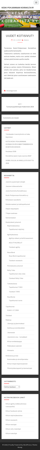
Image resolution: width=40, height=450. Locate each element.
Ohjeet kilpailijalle (12, 209)
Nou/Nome (11, 297)
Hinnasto (10, 350)
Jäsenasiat (11, 332)
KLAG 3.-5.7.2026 (13, 310)
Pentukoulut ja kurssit (15, 266)
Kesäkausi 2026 (11, 151)
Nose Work (11, 252)
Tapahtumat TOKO (15, 287)
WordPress (27, 445)
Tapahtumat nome (15, 300)
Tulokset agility (14, 247)
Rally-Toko (11, 270)
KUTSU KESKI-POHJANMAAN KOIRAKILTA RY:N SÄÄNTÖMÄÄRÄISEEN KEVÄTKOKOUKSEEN (19, 144)
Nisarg (20, 447)
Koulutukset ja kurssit (13, 222)
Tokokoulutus (12, 284)
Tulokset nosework (15, 260)
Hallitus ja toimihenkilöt (16, 328)
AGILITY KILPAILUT (15, 243)
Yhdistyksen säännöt (14, 346)
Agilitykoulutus (12, 235)
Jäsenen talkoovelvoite (14, 186)
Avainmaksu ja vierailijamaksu (17, 359)
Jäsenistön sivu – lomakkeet (17, 337)
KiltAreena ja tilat (12, 356)
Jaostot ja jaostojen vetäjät (15, 182)
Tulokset (9, 315)
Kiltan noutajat (11, 424)
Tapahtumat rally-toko (17, 274)
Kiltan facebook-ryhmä (14, 411)
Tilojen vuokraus (11, 213)
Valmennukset (11, 218)
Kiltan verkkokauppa (14, 341)
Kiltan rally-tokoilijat (13, 429)
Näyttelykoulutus (13, 226)
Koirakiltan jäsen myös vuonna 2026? (18, 156)
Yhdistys (8, 320)
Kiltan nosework (11, 420)
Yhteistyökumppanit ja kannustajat (19, 368)
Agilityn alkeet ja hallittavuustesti (21, 238)
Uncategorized (11, 91)
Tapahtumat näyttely (16, 229)
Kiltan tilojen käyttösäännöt (17, 364)
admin (26, 40)
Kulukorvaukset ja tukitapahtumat (18, 204)
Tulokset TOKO (14, 292)
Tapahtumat (10, 307)
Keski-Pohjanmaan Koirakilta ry (18, 7)
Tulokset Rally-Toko (16, 278)
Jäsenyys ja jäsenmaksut (15, 323)
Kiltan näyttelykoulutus (14, 415)
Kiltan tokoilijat (11, 433)
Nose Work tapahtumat (17, 256)
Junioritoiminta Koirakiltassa (16, 191)
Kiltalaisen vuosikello (13, 200)
